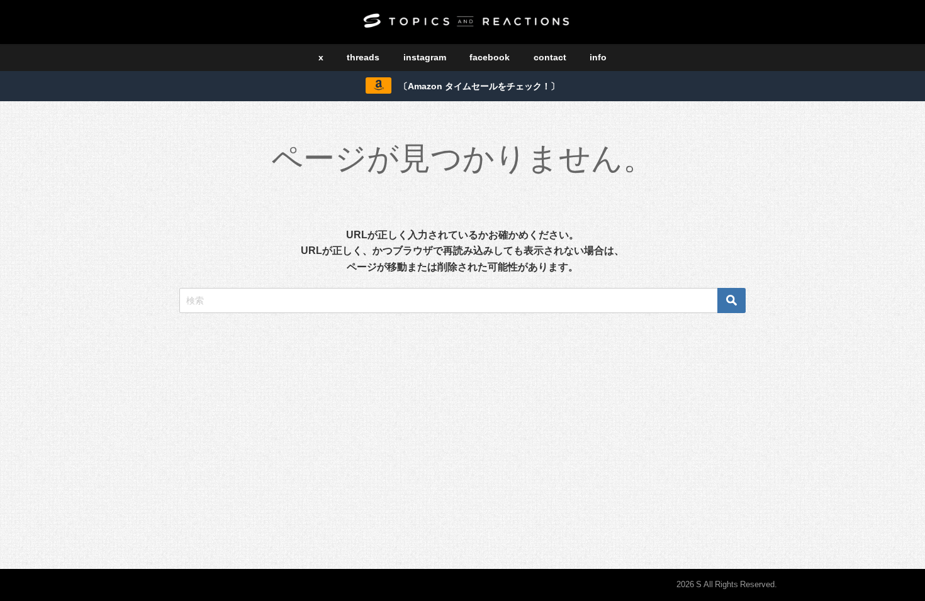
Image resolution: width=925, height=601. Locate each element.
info (598, 57)
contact (550, 57)
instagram (424, 57)
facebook (489, 57)
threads (363, 57)
